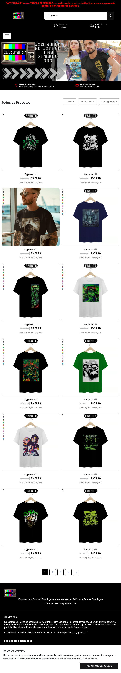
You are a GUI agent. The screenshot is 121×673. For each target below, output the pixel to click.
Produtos (87, 101)
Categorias (108, 101)
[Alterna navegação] (7, 36)
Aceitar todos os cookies (99, 666)
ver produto (31, 142)
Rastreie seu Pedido (101, 25)
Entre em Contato (63, 25)
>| (76, 572)
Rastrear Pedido (63, 599)
